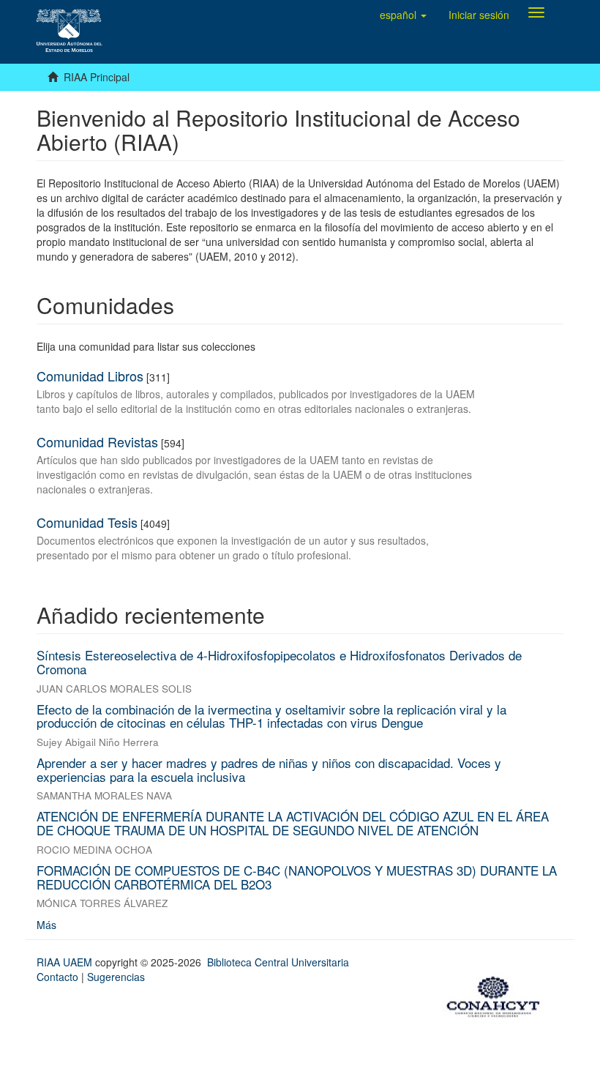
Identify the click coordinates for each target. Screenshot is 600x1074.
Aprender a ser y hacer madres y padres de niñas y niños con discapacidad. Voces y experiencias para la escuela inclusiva (269, 769)
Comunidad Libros (90, 375)
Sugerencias (116, 976)
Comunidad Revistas (97, 441)
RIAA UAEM (66, 962)
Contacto (57, 976)
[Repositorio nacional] (497, 994)
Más (46, 924)
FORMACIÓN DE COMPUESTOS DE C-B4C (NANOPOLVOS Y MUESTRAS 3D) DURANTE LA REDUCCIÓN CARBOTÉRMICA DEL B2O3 (297, 877)
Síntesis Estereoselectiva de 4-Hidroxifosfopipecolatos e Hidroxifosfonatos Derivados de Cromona (279, 662)
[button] (403, 14)
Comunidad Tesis (87, 522)
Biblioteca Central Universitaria (278, 962)
